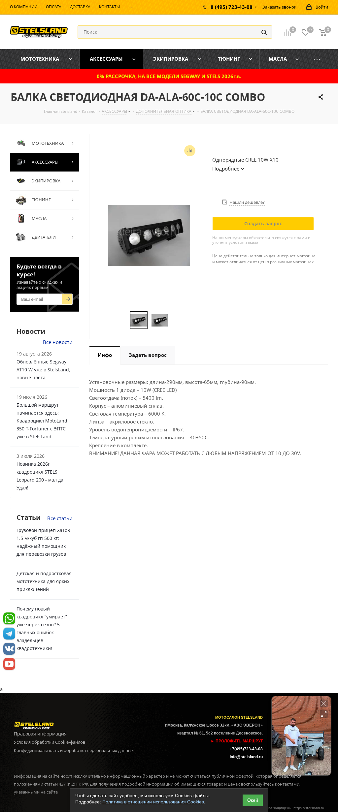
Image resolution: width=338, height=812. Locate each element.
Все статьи (60, 518)
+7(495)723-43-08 (246, 749)
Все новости (58, 342)
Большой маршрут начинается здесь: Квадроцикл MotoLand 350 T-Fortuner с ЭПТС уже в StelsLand (42, 421)
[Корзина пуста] (322, 32)
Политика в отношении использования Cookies (153, 801)
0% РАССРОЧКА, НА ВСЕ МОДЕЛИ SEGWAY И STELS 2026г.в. (169, 76)
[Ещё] (317, 59)
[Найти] (264, 32)
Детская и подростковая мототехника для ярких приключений (44, 581)
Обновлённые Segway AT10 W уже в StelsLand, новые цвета (43, 370)
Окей (252, 800)
